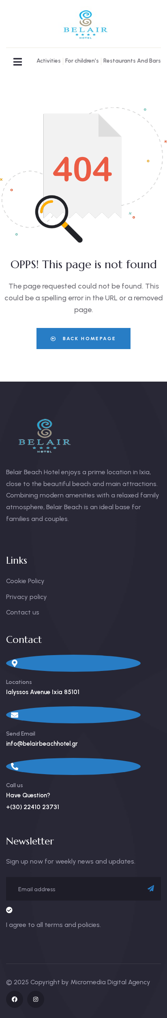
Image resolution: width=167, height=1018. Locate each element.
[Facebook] (14, 999)
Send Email (20, 733)
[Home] (83, 24)
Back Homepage (88, 338)
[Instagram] (35, 999)
